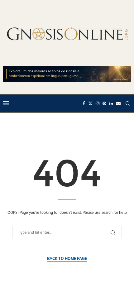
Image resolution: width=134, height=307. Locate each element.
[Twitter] (90, 103)
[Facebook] (84, 103)
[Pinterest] (104, 103)
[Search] (128, 103)
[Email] (118, 103)
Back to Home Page (67, 258)
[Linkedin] (111, 103)
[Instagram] (97, 103)
